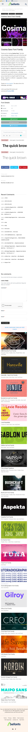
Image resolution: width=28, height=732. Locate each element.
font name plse (8, 201)
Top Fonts (21, 719)
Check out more (15, 122)
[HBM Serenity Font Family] (14, 341)
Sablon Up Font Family (7, 445)
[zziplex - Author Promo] (14, 97)
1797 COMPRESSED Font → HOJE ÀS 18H (13, 234)
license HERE (10, 91)
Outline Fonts (11, 13)
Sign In (2, 1)
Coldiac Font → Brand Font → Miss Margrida (14, 256)
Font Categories (9, 9)
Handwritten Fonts (20, 494)
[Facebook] (15, 729)
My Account (15, 1)
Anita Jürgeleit (9, 83)
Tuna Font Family (6, 563)
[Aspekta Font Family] (14, 507)
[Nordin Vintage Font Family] (14, 667)
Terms (5, 718)
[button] (26, 4)
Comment (4, 287)
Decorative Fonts (5, 353)
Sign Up (8, 1)
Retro (6, 198)
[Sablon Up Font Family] (14, 435)
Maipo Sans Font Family (8, 700)
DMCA (14, 718)
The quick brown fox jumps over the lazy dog (15, 145)
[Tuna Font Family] (14, 552)
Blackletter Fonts (5, 470)
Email (3, 316)
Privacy (9, 718)
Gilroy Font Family (6, 608)
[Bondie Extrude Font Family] (14, 388)
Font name (7, 228)
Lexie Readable (5, 422)
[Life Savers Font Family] (14, 644)
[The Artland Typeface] (14, 458)
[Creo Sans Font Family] (14, 621)
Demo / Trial (14, 115)
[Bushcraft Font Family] (14, 482)
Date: (3, 105)
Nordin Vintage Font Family (9, 677)
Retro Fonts (11, 377)
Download (15, 119)
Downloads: (5, 110)
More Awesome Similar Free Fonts (14, 328)
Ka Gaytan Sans (5, 540)
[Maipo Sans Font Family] (14, 690)
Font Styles (18, 400)
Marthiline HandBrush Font (7, 182)
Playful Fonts (19, 353)
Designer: (4, 113)
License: (4, 115)
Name (3, 310)
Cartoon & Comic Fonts (6, 424)
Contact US (15, 719)
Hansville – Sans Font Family (9, 375)
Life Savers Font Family (8, 654)
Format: (4, 108)
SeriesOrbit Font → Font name (11, 231)
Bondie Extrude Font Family (9, 398)
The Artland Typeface (7, 468)
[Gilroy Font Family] (14, 598)
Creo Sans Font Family (7, 631)
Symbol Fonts (17, 542)
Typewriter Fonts (5, 471)
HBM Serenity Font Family (8, 351)
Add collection (14, 125)
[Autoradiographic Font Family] (14, 575)
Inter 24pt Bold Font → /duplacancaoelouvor (14, 243)
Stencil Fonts (7, 401)
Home (3, 9)
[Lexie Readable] (14, 412)
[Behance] (12, 729)
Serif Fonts (3, 564)
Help (6, 222)
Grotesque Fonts (12, 519)
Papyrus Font (7, 262)
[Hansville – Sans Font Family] (14, 365)
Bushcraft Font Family (7, 492)
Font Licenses (20, 718)
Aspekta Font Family (7, 517)
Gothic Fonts (11, 542)
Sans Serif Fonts (18, 9)
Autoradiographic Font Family (10, 585)
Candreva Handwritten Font (7, 176)
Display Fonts (12, 353)
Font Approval (8, 719)
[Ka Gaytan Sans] (14, 530)
